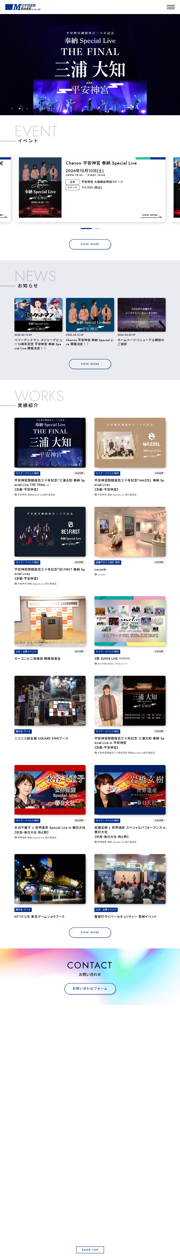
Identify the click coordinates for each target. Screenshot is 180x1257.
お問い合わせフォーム (90, 988)
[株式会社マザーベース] (22, 7)
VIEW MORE (90, 244)
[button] (83, 228)
